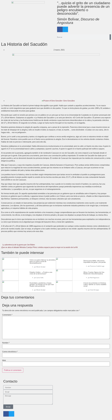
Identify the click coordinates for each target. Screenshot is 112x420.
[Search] (110, 37)
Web (4, 360)
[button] (19, 240)
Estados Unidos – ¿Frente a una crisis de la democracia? (41, 273)
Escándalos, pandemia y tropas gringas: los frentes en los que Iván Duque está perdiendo (42, 284)
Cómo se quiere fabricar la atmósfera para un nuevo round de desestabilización (42, 261)
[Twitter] (65, 29)
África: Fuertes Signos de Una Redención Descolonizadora (93, 273)
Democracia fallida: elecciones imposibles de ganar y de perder (94, 261)
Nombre (6, 343)
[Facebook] (60, 29)
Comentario (7, 315)
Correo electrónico (10, 352)
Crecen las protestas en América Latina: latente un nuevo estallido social (94, 284)
